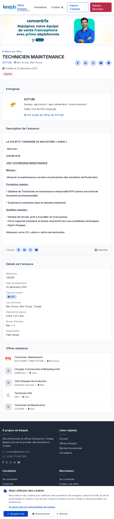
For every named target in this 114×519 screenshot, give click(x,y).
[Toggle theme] (62, 7)
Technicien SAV (23, 393)
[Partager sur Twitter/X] (93, 63)
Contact (55, 7)
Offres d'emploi (22, 7)
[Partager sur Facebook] (78, 63)
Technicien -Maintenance (28, 357)
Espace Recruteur (97, 7)
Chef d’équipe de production (30, 381)
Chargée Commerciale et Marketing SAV (37, 369)
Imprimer (103, 249)
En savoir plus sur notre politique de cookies (32, 507)
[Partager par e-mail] (101, 63)
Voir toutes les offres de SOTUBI (45, 114)
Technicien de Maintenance (29, 405)
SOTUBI (7, 62)
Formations (40, 7)
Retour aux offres (13, 51)
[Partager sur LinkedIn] (85, 63)
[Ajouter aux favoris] (109, 63)
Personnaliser (42, 513)
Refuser (64, 513)
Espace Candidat (75, 7)
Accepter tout (17, 513)
